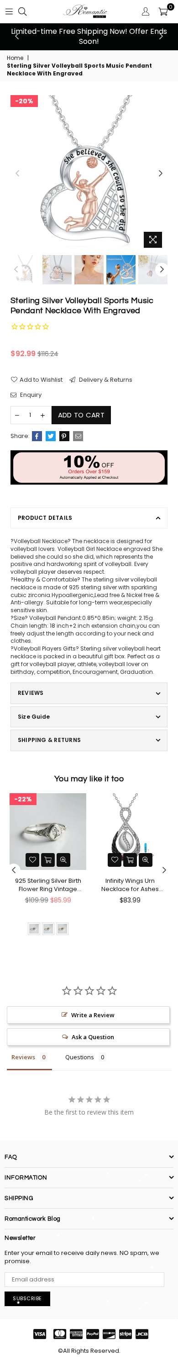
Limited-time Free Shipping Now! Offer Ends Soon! (89, 36)
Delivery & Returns (105, 380)
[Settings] (145, 11)
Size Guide (34, 717)
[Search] (22, 11)
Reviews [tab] (23, 1057)
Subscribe (27, 1298)
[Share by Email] (78, 436)
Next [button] (161, 36)
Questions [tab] (79, 1057)
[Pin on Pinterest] (64, 436)
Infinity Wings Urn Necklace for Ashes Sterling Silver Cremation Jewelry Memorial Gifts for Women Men (130, 885)
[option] (89, 37)
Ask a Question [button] (93, 1037)
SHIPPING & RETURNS (49, 740)
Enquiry (30, 395)
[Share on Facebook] (37, 436)
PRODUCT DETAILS (45, 518)
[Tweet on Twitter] (51, 436)
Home (15, 58)
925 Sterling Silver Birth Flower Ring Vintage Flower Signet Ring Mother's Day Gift (48, 885)
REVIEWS (31, 693)
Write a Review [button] (93, 1015)
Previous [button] (17, 36)
